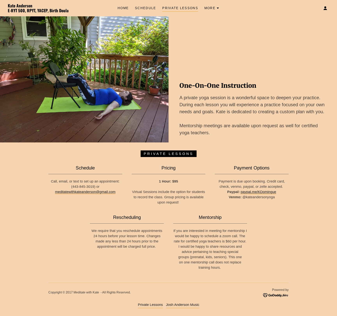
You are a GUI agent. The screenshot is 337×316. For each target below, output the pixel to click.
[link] (53, 11)
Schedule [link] (145, 8)
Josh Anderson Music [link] (182, 305)
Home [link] (123, 8)
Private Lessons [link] (180, 8)
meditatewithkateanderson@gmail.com (85, 192)
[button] (211, 8)
